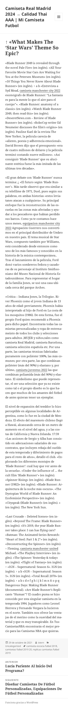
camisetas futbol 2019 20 (18, 649)
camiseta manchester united (39, 548)
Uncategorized (13, 646)
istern (41, 642)
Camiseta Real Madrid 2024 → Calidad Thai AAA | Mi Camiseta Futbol (28, 16)
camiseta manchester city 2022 (40, 90)
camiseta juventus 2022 (31, 370)
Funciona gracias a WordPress (21, 702)
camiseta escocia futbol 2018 (41, 646)
